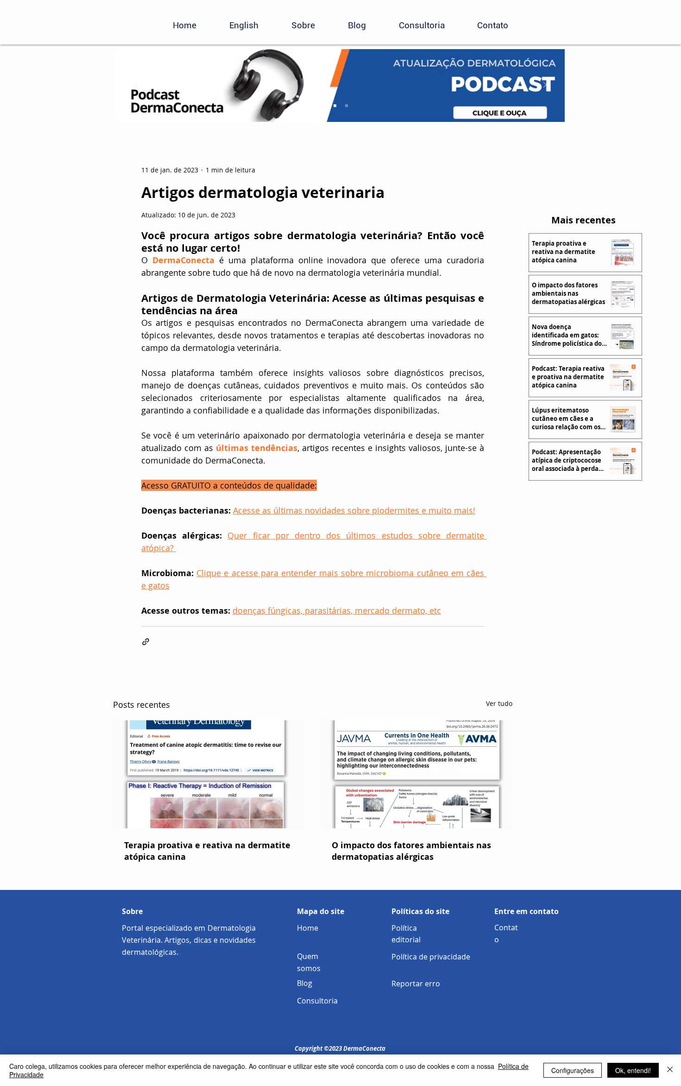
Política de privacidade (430, 957)
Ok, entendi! (633, 1070)
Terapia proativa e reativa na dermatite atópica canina (207, 851)
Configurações (572, 1070)
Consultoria (317, 1001)
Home (307, 928)
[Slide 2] (335, 105)
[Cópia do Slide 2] (346, 105)
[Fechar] (669, 1070)
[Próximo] (545, 85)
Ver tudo (499, 703)
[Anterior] (136, 85)
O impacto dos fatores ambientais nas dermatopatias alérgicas (411, 851)
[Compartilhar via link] (145, 641)
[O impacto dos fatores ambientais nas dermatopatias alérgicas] (416, 774)
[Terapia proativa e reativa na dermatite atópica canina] (209, 774)
